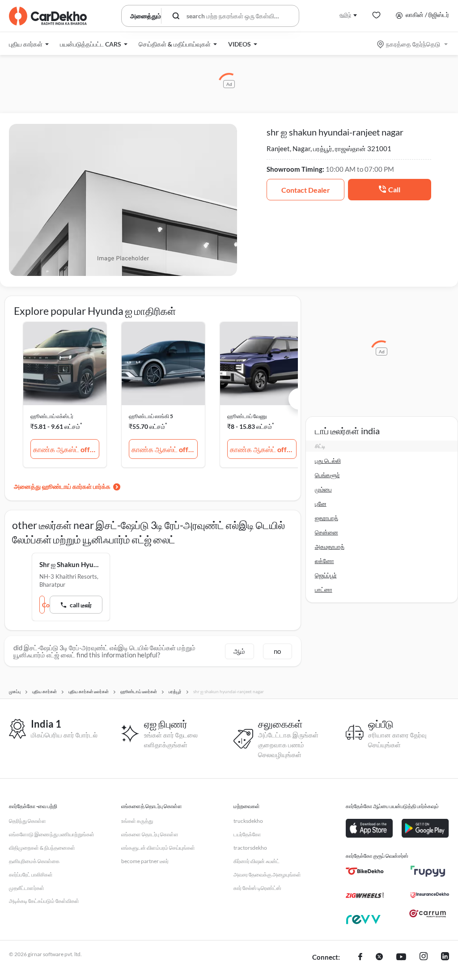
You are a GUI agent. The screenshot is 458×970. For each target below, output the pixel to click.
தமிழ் (345, 14)
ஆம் (239, 651)
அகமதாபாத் (329, 546)
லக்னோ (324, 560)
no (277, 651)
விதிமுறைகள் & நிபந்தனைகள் (42, 847)
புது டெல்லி (328, 460)
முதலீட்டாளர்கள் (26, 888)
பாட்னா (323, 589)
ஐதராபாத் (326, 517)
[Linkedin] (445, 957)
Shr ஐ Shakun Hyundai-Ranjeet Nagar (70, 564)
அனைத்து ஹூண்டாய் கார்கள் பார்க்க (62, 486)
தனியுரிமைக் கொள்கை (34, 861)
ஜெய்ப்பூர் (326, 575)
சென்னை (326, 532)
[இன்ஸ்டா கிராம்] (424, 957)
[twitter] (379, 957)
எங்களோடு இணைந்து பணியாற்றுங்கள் (51, 834)
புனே (321, 503)
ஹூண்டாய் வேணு (247, 416)
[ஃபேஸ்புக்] (360, 957)
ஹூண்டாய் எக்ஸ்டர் (51, 416)
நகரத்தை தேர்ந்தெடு (413, 44)
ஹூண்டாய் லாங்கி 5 (151, 416)
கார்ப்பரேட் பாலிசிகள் (31, 874)
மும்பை (323, 489)
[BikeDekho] (365, 871)
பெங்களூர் (327, 475)
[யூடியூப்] (401, 957)
